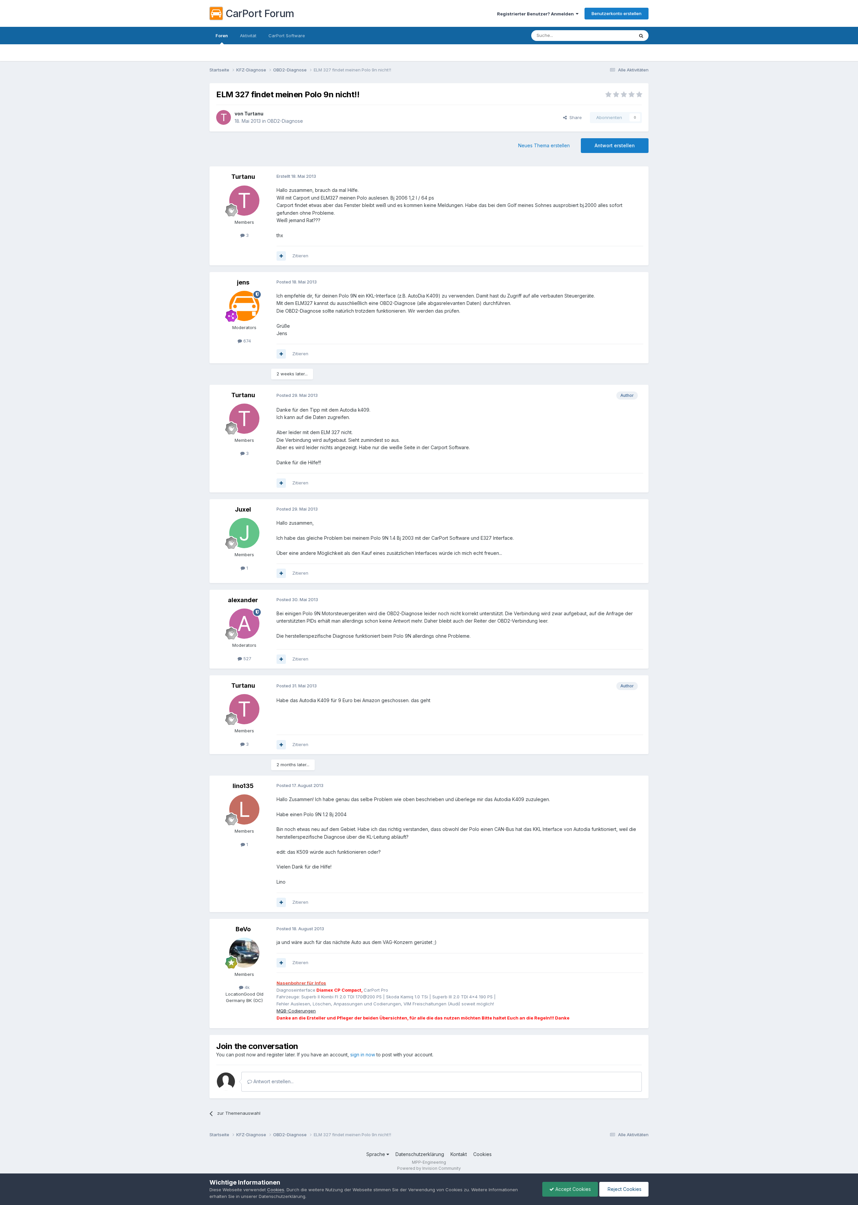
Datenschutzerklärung (419, 1154)
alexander (243, 600)
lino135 (243, 785)
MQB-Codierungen (296, 1010)
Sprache (376, 1154)
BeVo (243, 929)
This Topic (614, 35)
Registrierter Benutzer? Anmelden (536, 13)
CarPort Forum (260, 13)
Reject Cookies (623, 1189)
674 (246, 341)
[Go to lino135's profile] (244, 809)
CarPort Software (286, 35)
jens (243, 282)
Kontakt (458, 1154)
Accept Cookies (572, 1189)
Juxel (243, 509)
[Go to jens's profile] (244, 306)
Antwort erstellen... (273, 1081)
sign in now (362, 1054)
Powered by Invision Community (429, 1168)
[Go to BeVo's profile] (244, 953)
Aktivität (248, 35)
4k (246, 987)
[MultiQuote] (281, 256)
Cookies (482, 1154)
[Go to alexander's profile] (244, 624)
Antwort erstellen (615, 145)
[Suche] (641, 35)
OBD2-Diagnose (285, 121)
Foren (222, 35)
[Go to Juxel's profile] (244, 533)
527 (246, 658)
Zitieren (300, 255)
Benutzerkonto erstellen (616, 13)
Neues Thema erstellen (544, 145)
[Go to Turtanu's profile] (223, 117)
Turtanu (253, 113)
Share (574, 117)
